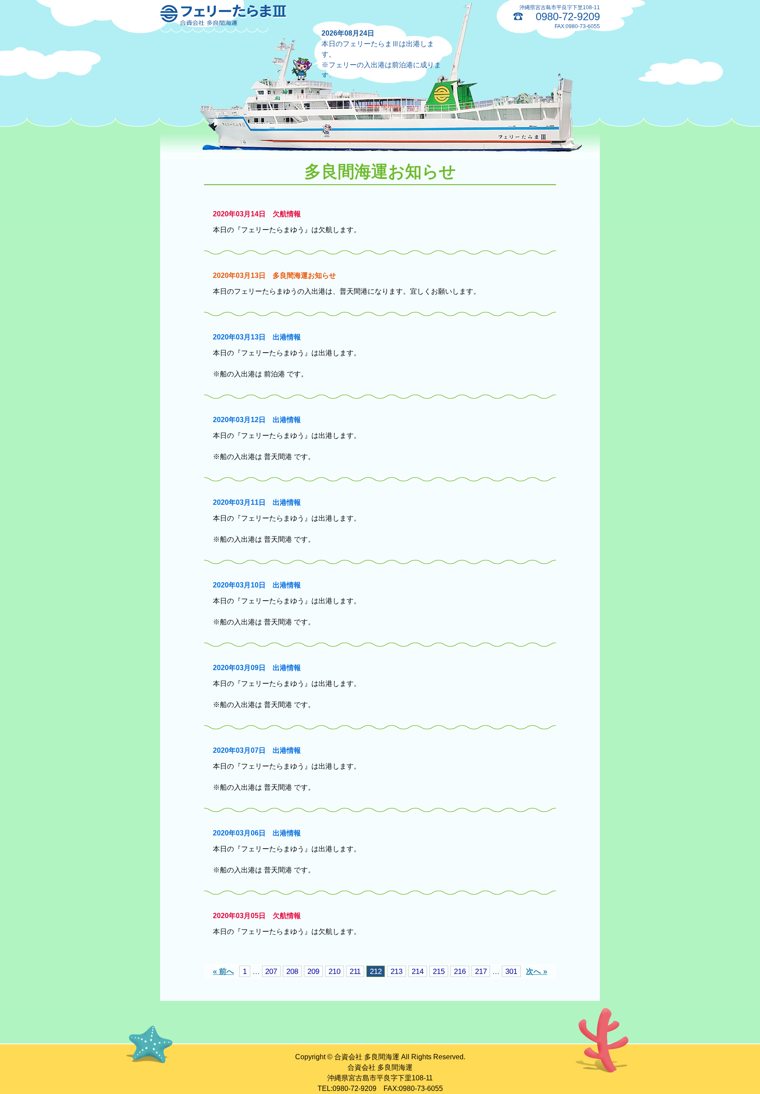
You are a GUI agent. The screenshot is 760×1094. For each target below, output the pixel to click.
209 (313, 971)
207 (271, 971)
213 (396, 971)
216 (460, 971)
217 (481, 971)
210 (334, 971)
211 (355, 971)
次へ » (536, 971)
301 (511, 971)
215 (439, 971)
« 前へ (223, 971)
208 (292, 971)
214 (418, 971)
